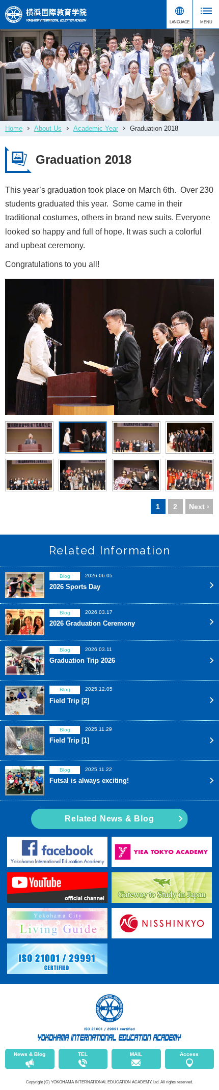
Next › (199, 507)
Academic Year (95, 128)
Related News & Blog (109, 818)
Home (13, 128)
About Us (48, 128)
